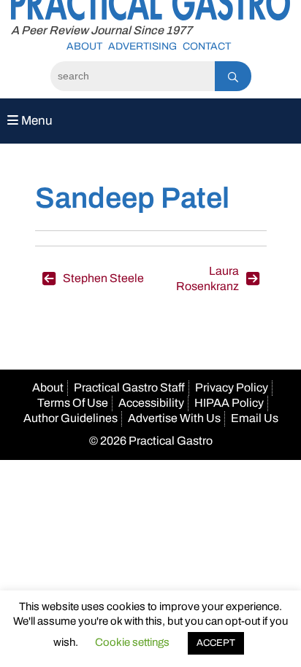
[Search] (233, 76)
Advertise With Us (174, 418)
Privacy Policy (231, 387)
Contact (207, 46)
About (84, 46)
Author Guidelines (70, 418)
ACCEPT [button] (216, 643)
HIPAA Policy (229, 403)
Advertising (142, 46)
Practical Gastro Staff (129, 387)
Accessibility (151, 403)
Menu (35, 121)
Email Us (254, 418)
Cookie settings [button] (132, 642)
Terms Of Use (72, 403)
